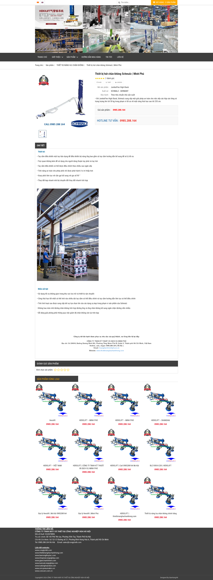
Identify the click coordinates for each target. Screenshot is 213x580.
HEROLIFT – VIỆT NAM (52, 465)
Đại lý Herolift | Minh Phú (88, 513)
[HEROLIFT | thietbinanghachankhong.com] (124, 510)
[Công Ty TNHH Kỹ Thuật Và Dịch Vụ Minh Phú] (106, 52)
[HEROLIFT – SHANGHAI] (160, 417)
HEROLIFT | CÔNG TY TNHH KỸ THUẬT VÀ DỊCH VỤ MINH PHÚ (88, 467)
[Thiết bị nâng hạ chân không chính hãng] (160, 510)
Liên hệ (120, 57)
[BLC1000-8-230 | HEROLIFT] (160, 462)
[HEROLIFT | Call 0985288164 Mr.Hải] (124, 462)
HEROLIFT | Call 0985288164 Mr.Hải (124, 465)
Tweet (109, 82)
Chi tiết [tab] (41, 145)
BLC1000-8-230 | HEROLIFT (160, 465)
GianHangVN (173, 578)
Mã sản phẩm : (103, 87)
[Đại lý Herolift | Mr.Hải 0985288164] (52, 510)
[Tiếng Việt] (38, 2)
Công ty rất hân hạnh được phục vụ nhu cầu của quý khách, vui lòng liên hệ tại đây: (106, 337)
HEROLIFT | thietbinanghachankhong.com (124, 514)
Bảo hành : (105, 95)
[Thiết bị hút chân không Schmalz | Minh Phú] (63, 100)
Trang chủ (42, 57)
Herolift (52, 420)
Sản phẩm (71, 57)
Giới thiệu (56, 57)
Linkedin (119, 82)
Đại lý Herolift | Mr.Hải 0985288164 (52, 513)
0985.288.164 (128, 120)
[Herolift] (52, 417)
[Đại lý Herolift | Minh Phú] (88, 510)
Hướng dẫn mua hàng (91, 57)
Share (99, 82)
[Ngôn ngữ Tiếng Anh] (42, 2)
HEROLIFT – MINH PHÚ (88, 420)
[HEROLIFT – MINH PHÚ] (88, 417)
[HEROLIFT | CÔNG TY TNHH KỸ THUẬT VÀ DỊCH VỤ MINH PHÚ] (88, 462)
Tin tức (109, 57)
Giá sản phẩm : (104, 110)
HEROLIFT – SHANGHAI (160, 420)
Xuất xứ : (105, 91)
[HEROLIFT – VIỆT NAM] (52, 462)
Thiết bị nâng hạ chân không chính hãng (161, 513)
